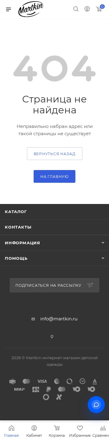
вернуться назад (55, 154)
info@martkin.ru (59, 319)
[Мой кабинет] (87, 9)
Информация (22, 242)
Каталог (16, 211)
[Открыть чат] (96, 404)
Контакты (18, 227)
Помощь (16, 258)
